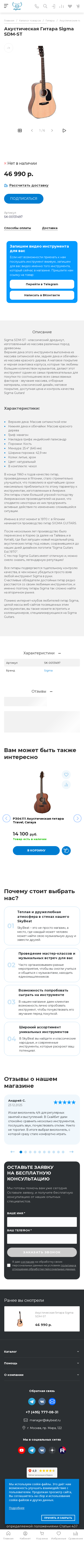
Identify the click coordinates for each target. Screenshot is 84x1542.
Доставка (49, 228)
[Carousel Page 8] (53, 1152)
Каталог (10, 1351)
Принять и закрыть (58, 1518)
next (71, 1151)
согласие (27, 1261)
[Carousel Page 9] (58, 1152)
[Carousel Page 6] (44, 1152)
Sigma (48, 670)
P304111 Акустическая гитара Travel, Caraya (38, 820)
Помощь (10, 1363)
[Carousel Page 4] (35, 1152)
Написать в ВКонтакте (42, 295)
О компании (13, 1375)
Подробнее (16, 1508)
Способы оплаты (17, 228)
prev (13, 1151)
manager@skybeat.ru (45, 1420)
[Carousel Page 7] (49, 1152)
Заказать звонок (42, 1252)
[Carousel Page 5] (39, 1152)
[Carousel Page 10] (63, 1152)
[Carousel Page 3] (30, 1152)
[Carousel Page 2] (25, 1152)
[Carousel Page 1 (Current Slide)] (21, 1152)
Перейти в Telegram (42, 284)
